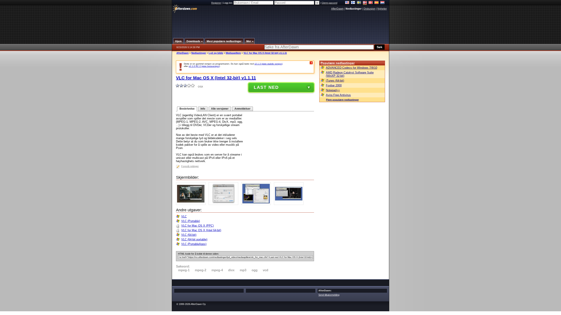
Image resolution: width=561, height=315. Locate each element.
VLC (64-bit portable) (194, 239)
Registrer (216, 3)
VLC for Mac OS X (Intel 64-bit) (201, 230)
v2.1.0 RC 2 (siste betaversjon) (204, 66)
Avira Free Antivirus (338, 95)
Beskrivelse (187, 108)
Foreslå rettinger (190, 166)
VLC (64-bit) (188, 234)
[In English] (347, 3)
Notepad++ (333, 90)
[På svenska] (359, 3)
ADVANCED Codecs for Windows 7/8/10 (351, 67)
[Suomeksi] (353, 3)
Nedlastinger (198, 53)
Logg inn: (228, 3)
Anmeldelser (242, 108)
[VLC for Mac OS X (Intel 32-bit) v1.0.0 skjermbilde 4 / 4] (290, 204)
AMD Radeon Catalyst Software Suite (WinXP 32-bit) (350, 74)
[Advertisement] (280, 22)
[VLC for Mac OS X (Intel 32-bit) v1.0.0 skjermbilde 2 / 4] (224, 204)
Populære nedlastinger (338, 63)
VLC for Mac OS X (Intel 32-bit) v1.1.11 (265, 53)
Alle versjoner (220, 108)
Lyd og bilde (216, 53)
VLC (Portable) (190, 221)
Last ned (266, 87)
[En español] (377, 3)
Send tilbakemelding (328, 295)
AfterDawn (337, 8)
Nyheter (382, 8)
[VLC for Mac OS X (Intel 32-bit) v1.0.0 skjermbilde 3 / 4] (257, 204)
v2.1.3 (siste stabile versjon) (268, 64)
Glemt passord (329, 3)
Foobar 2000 (334, 85)
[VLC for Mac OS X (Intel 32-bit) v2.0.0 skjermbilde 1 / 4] (192, 204)
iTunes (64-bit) (335, 80)
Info (203, 108)
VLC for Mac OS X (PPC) (197, 225)
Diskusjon (369, 8)
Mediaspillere (233, 53)
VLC (184, 216)
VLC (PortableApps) (193, 244)
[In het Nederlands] (382, 3)
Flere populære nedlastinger (342, 99)
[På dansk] (371, 3)
